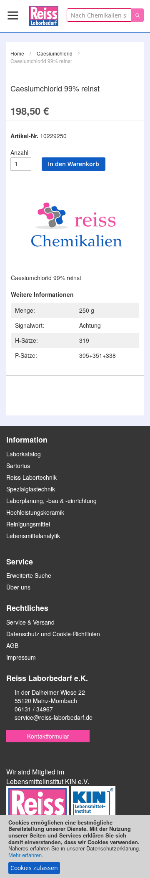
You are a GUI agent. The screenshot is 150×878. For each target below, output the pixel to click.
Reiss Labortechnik (31, 477)
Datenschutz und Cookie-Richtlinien (53, 634)
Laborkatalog (23, 454)
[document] (75, 846)
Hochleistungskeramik (35, 512)
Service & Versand (30, 622)
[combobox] (99, 15)
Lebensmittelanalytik (33, 535)
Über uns (18, 587)
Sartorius (18, 465)
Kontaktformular (48, 736)
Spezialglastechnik (30, 489)
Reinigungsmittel (28, 524)
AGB (12, 645)
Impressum (21, 657)
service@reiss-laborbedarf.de (53, 717)
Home (17, 53)
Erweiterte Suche (28, 575)
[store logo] (43, 14)
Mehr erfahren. (25, 855)
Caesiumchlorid (54, 53)
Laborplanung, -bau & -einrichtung (51, 500)
